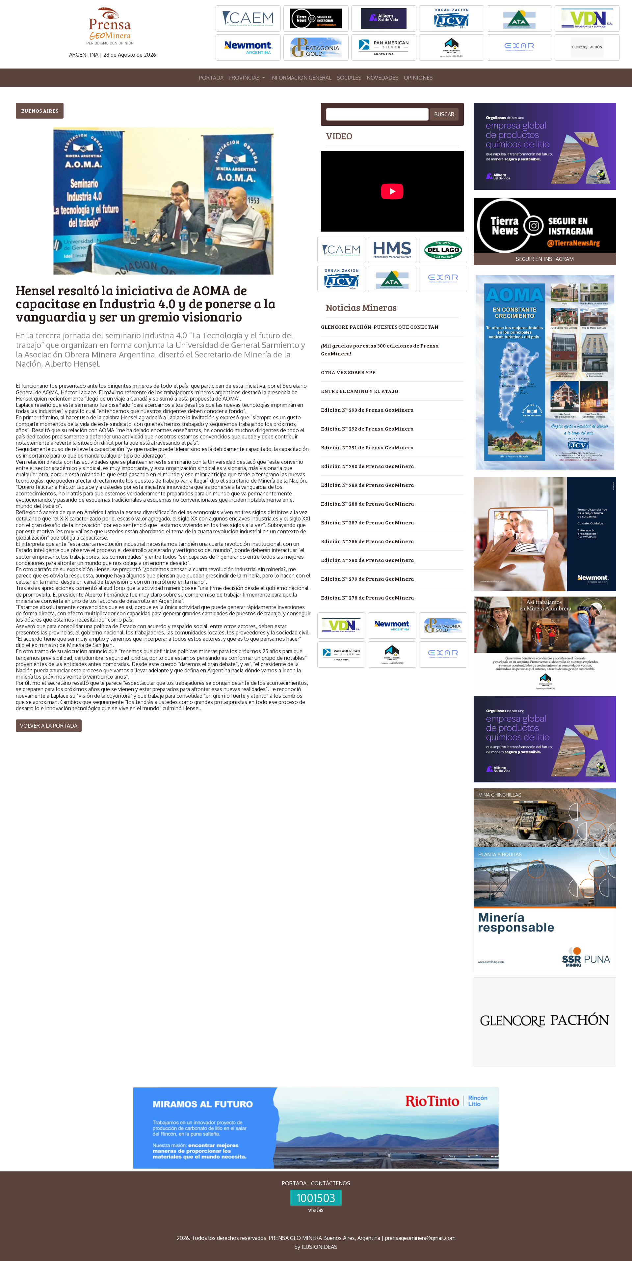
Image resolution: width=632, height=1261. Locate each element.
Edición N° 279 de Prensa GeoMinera (367, 578)
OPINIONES (418, 77)
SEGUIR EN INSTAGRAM (545, 259)
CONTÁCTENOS (330, 1183)
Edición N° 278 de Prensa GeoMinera (367, 597)
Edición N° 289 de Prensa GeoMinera (367, 484)
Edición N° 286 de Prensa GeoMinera (367, 541)
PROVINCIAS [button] (245, 77)
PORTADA (211, 77)
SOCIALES (349, 77)
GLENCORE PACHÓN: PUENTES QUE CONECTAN (379, 326)
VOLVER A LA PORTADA (48, 725)
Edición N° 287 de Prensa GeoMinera (367, 522)
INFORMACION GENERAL (300, 77)
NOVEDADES (383, 77)
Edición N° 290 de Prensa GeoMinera (367, 465)
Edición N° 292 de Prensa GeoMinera (367, 428)
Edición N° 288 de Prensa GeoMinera (367, 503)
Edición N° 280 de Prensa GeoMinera (367, 559)
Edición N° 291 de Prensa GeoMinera (367, 447)
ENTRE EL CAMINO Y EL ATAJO (359, 390)
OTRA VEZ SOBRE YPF (348, 372)
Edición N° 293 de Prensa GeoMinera (367, 409)
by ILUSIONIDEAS (316, 1247)
